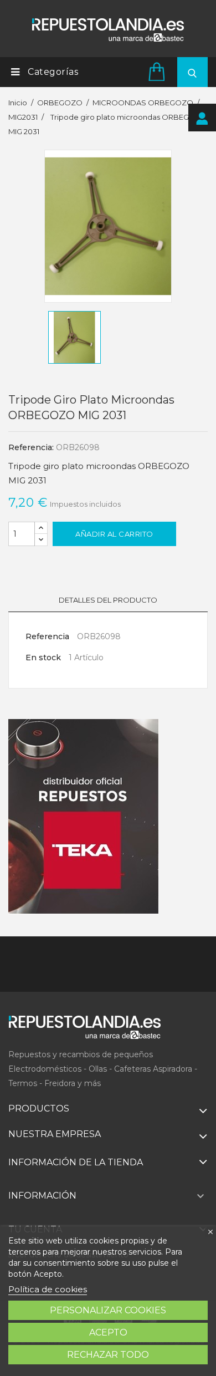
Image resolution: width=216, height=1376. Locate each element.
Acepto (108, 1332)
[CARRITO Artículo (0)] (158, 71)
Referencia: (31, 447)
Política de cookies (47, 1289)
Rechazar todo (108, 1354)
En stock (43, 657)
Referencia (47, 636)
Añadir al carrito (114, 533)
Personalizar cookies (108, 1310)
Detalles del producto (108, 599)
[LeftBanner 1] (83, 816)
